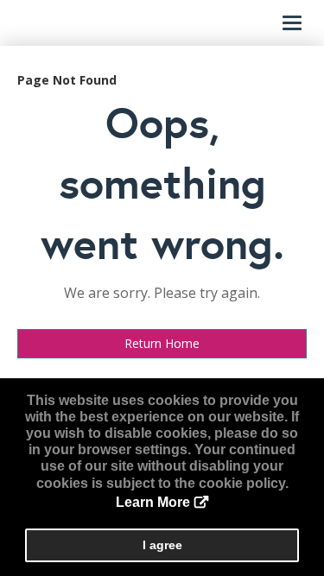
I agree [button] (162, 545)
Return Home (162, 343)
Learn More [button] (153, 502)
